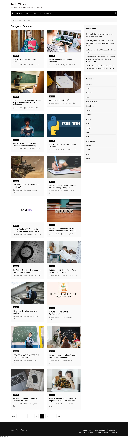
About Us (93, 432)
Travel (88, 158)
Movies (88, 132)
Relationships (90, 141)
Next (59, 416)
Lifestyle (88, 128)
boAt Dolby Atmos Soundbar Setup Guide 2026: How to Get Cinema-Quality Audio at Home (100, 43)
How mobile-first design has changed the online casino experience (99, 35)
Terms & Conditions (101, 430)
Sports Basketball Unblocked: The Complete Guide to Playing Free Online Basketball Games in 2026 (100, 59)
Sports (35, 13)
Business (19, 13)
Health (88, 123)
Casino (88, 88)
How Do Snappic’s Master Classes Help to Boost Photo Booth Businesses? (27, 102)
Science (15, 55)
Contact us (114, 432)
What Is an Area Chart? (59, 100)
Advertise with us (46, 13)
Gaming (88, 119)
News (87, 136)
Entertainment (90, 106)
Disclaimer (112, 430)
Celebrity (89, 93)
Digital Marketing (91, 101)
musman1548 (18, 65)
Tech (27, 13)
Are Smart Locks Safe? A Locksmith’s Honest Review (100, 51)
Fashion (88, 110)
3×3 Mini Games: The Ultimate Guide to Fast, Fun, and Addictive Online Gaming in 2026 (100, 67)
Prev (13, 416)
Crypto (88, 97)
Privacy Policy (87, 430)
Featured (89, 115)
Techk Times (18, 4)
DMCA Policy (83, 432)
